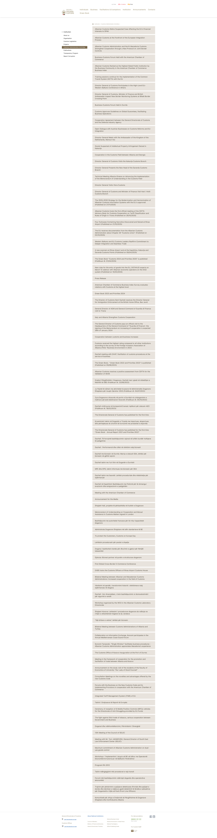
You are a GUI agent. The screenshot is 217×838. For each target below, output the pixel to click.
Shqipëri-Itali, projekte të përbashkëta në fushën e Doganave (119, 506)
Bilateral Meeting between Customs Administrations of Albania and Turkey (121, 628)
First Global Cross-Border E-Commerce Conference (115, 564)
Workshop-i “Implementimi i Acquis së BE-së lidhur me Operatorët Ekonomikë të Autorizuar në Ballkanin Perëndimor (121, 757)
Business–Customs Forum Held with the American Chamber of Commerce (119, 58)
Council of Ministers (92, 821)
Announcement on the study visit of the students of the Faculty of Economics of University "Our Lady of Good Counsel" (121, 669)
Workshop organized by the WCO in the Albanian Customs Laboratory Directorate (123, 604)
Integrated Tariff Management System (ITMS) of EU (115, 696)
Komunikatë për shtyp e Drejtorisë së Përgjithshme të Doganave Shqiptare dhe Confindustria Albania (120, 799)
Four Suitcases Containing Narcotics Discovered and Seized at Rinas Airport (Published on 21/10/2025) (122, 223)
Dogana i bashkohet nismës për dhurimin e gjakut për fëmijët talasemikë (119, 550)
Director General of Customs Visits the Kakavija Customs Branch (120, 161)
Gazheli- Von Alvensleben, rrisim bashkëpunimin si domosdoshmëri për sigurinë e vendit (121, 595)
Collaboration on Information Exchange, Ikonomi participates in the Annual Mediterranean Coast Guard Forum (121, 636)
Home (114, 4)
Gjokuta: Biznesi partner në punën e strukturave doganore (118, 557)
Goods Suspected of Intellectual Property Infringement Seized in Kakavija (120, 147)
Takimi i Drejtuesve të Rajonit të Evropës (111, 702)
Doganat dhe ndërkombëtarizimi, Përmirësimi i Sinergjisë (117, 726)
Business (93, 10)
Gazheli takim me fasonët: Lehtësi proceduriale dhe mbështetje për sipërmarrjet (121, 476)
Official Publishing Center (113, 826)
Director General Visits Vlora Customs (110, 185)
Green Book (84, 13)
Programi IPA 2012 (102, 765)
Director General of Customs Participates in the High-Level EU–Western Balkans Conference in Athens (120, 86)
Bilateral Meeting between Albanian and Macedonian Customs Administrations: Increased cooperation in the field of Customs (120, 578)
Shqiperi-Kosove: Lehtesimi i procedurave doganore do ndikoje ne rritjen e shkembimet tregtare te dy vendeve (121, 613)
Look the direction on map (70, 819)
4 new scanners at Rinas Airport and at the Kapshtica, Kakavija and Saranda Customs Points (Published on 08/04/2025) (121, 251)
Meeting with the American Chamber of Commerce (115, 493)
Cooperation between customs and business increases (116, 337)
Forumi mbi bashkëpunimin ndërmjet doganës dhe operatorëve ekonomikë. (120, 779)
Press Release (100, 278)
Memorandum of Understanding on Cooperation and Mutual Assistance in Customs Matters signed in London (119, 513)
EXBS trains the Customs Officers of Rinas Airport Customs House (121, 570)
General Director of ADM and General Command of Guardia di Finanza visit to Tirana (123, 310)
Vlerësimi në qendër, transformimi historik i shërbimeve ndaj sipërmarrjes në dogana (119, 587)
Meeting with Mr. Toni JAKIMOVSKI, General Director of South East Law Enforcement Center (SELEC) (121, 740)
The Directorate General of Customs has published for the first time (122, 415)
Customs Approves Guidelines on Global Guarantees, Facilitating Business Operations (120, 112)
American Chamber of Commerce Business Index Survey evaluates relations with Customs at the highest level (121, 286)
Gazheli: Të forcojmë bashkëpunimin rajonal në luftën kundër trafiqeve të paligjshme (123, 440)
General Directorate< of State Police (116, 821)
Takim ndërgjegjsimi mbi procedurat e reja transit (114, 772)
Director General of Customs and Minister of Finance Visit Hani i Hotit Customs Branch (122, 193)
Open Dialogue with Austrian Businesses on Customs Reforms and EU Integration (122, 130)
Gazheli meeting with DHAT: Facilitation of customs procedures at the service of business (122, 355)
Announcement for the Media (106, 499)
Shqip (131, 4)
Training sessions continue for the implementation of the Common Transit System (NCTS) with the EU (121, 78)
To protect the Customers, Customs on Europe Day (115, 536)
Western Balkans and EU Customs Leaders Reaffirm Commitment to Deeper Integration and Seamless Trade (122, 242)
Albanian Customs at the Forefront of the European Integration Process (120, 39)
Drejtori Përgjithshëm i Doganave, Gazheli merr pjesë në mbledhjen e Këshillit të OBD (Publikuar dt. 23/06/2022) (122, 381)
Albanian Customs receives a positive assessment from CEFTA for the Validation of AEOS (122, 373)
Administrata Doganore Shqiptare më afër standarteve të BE (119, 529)
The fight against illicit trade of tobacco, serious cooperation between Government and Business (122, 719)
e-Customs (123, 4)
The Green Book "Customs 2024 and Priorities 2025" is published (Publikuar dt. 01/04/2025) (121, 260)
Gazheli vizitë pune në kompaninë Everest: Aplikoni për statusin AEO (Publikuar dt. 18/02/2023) (122, 407)
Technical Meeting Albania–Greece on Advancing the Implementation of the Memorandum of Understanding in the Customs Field (122, 177)
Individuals (84, 10)
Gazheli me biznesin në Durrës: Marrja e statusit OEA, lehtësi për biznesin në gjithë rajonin (120, 455)
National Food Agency (112, 824)
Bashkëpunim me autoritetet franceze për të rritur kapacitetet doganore (119, 522)
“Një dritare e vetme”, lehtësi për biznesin (111, 620)
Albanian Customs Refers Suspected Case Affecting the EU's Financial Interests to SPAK (123, 30)
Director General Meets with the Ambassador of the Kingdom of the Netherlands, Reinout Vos (122, 138)
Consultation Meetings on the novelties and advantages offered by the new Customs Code (123, 677)
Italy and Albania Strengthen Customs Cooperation (115, 317)
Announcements (139, 10)
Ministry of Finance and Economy (95, 824)
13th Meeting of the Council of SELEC (110, 733)
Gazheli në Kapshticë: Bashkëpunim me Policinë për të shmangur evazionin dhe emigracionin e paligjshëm (121, 485)
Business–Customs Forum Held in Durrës (111, 105)
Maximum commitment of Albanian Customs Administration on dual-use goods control (122, 749)
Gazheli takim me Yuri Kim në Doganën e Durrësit (114, 462)
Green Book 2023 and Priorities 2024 (110, 294)
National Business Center (113, 819)
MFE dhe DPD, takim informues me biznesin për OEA (116, 469)
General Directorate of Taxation (95, 826)
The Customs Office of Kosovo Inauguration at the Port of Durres (121, 653)
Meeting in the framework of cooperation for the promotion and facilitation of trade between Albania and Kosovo (120, 660)
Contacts (151, 10)
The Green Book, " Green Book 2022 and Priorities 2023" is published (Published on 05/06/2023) (123, 364)
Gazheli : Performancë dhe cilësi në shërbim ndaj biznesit (118, 447)
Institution (127, 10)
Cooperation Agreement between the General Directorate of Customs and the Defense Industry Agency (122, 121)
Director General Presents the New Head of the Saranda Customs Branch (121, 169)
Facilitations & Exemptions (110, 10)
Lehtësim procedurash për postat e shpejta (112, 542)
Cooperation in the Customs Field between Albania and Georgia (120, 155)
